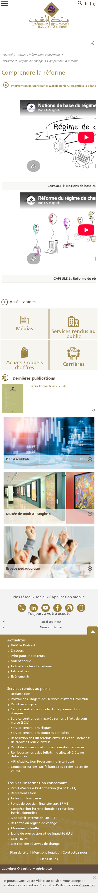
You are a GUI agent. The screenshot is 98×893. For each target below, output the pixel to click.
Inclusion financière (26, 798)
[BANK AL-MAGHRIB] (49, 15)
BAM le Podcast (23, 645)
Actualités (16, 640)
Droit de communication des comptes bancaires (47, 747)
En (86, 3)
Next (94, 410)
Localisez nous (51, 622)
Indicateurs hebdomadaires (32, 666)
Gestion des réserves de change (35, 844)
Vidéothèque (21, 661)
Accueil (7, 55)
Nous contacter (51, 627)
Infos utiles (20, 671)
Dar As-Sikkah (17, 459)
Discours (17, 651)
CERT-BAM (19, 839)
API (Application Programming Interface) (42, 762)
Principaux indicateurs (28, 656)
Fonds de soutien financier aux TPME (40, 804)
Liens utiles (49, 859)
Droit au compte (24, 704)
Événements (20, 676)
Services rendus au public (28, 689)
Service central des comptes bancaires (40, 733)
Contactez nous (75, 853)
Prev (93, 410)
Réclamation (20, 694)
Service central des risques (31, 728)
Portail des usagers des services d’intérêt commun (49, 699)
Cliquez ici (87, 885)
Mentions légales (45, 853)
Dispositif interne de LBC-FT (33, 818)
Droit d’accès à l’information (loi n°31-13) (43, 788)
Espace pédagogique (23, 568)
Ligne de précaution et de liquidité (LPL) (42, 834)
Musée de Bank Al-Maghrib (28, 514)
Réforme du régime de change (23, 61)
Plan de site (19, 853)
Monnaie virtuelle (25, 828)
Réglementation (23, 793)
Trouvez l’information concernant (38, 55)
